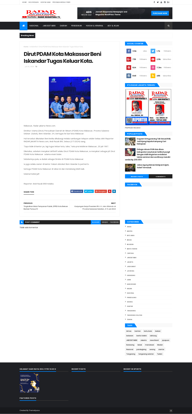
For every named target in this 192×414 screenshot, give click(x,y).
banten (129, 231)
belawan (130, 244)
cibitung (130, 253)
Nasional (34, 25)
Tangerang (131, 311)
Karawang (131, 275)
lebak (129, 280)
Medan (129, 289)
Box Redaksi (34, 2)
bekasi (129, 240)
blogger (95, 222)
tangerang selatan (134, 315)
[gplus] (168, 2)
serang (130, 302)
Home (24, 2)
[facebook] (154, 2)
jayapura (130, 271)
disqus (105, 222)
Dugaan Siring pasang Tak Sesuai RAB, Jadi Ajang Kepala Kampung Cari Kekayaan (154, 141)
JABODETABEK (131, 258)
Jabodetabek (49, 25)
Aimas (129, 227)
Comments (160, 177)
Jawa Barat (131, 266)
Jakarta (130, 262)
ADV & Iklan (113, 25)
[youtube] (161, 2)
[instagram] (164, 2)
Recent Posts (137, 177)
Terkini (129, 319)
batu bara (130, 235)
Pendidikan (76, 25)
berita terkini (132, 249)
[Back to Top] (171, 410)
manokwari (131, 284)
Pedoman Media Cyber (61, 2)
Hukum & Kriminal (94, 25)
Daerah (63, 25)
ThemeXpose (34, 410)
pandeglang (131, 297)
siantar (130, 306)
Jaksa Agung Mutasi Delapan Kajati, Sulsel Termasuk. (153, 166)
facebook (114, 222)
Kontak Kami (46, 2)
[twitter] (157, 2)
